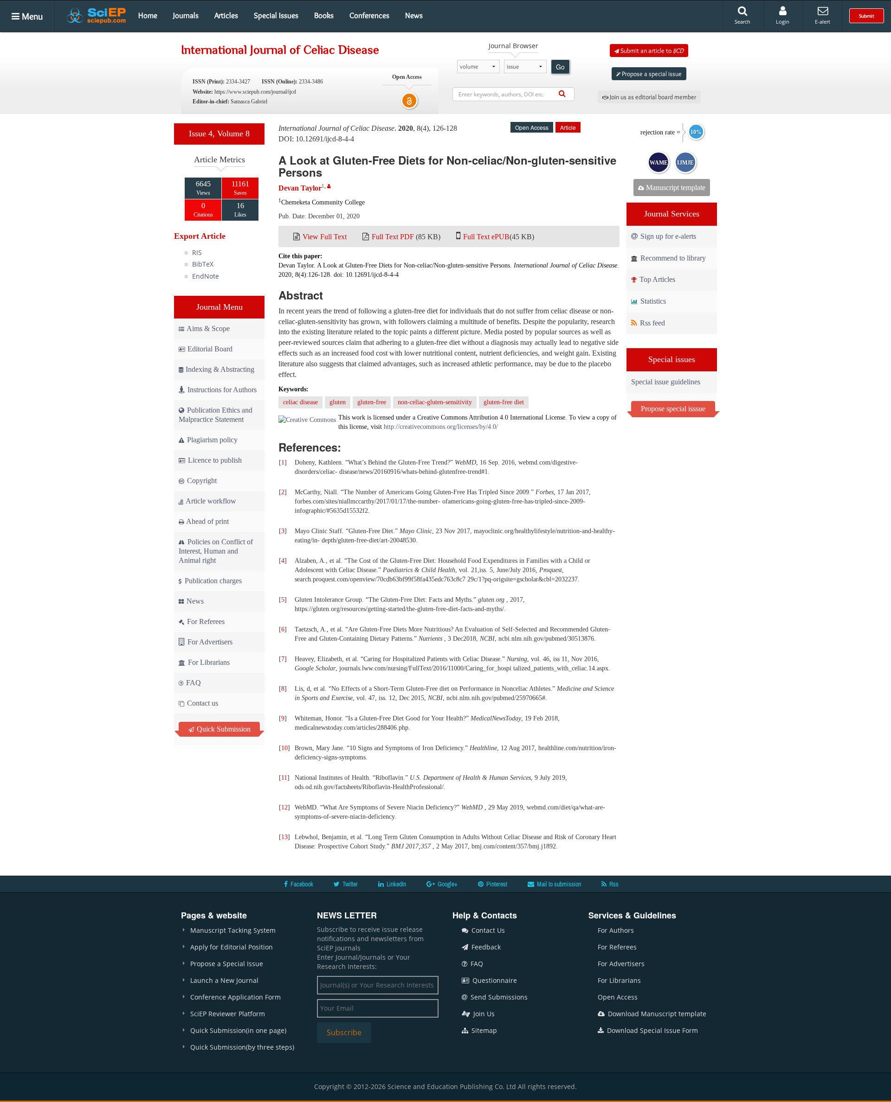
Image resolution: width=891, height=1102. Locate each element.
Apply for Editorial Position (231, 947)
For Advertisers (209, 642)
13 (284, 837)
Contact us (201, 703)
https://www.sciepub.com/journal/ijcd (255, 92)
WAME (659, 162)
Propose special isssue (673, 409)
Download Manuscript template (656, 1013)
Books (324, 15)
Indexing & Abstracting (220, 369)
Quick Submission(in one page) (238, 1030)
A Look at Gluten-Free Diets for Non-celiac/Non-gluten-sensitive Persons (447, 166)
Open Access (618, 997)
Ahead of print (207, 521)
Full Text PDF (393, 237)
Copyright (201, 480)
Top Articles (656, 279)
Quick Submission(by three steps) (242, 1047)
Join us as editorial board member (652, 97)
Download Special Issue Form (651, 1030)
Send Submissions (498, 997)
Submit (866, 16)
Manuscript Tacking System (233, 930)
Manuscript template (674, 187)
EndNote (205, 276)
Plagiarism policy (211, 440)
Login (782, 21)
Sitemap (483, 1030)
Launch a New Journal (224, 980)
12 (284, 807)
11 (284, 777)
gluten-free (371, 402)
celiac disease (300, 402)
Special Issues (276, 15)
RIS (197, 252)
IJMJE (685, 162)
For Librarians (208, 662)
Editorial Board (209, 349)
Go (560, 66)
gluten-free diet (504, 402)
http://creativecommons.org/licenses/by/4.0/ (441, 426)
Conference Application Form (235, 997)
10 (284, 748)
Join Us (483, 1013)
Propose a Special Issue (226, 963)
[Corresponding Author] (329, 186)
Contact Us (487, 930)
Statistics (652, 301)
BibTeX (202, 264)
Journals (186, 15)
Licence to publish (214, 460)
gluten (337, 402)
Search (742, 21)
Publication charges (212, 581)
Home (147, 15)
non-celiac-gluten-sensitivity (435, 402)
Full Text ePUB (486, 237)
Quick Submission (223, 729)
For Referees (205, 621)
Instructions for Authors (222, 390)
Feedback (485, 947)
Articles (226, 15)
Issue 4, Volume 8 (219, 133)
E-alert (822, 21)
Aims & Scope (208, 328)
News (414, 15)
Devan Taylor (300, 188)
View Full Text (325, 237)
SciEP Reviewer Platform (227, 1013)
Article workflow (210, 501)
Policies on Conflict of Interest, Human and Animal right (216, 551)
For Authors (616, 930)
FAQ (192, 683)
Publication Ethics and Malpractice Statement (215, 414)
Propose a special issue (651, 74)
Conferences (369, 15)
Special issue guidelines (665, 382)
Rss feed (651, 323)
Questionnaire (494, 980)
